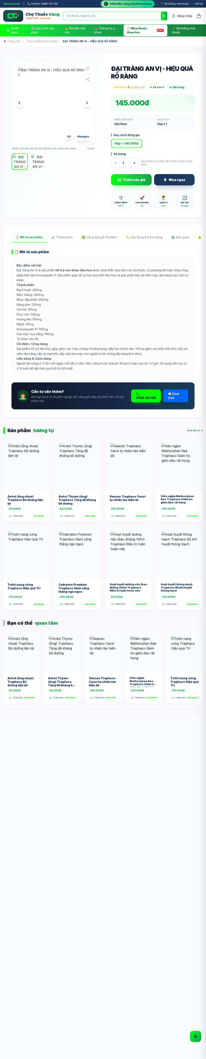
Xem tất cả (195, 430)
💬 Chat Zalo (173, 395)
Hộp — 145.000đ (126, 143)
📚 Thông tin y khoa (104, 30)
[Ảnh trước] (19, 102)
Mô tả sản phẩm (28, 237)
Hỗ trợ (199, 3)
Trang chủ (14, 41)
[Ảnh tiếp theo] (87, 102)
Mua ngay (177, 180)
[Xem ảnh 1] (19, 161)
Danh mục (15, 30)
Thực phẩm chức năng (42, 41)
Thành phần (62, 237)
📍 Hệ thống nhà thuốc (174, 3)
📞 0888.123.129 (146, 395)
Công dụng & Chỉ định (99, 237)
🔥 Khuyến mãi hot (75, 30)
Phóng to (83, 136)
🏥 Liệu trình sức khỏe (42, 30)
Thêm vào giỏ (134, 180)
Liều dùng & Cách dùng (144, 237)
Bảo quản (180, 237)
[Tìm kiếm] (164, 15)
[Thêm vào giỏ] (43, 485)
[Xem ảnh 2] (38, 161)
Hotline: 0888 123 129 (44, 3)
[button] (53, 103)
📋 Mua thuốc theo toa (145, 30)
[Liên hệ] (195, 1036)
